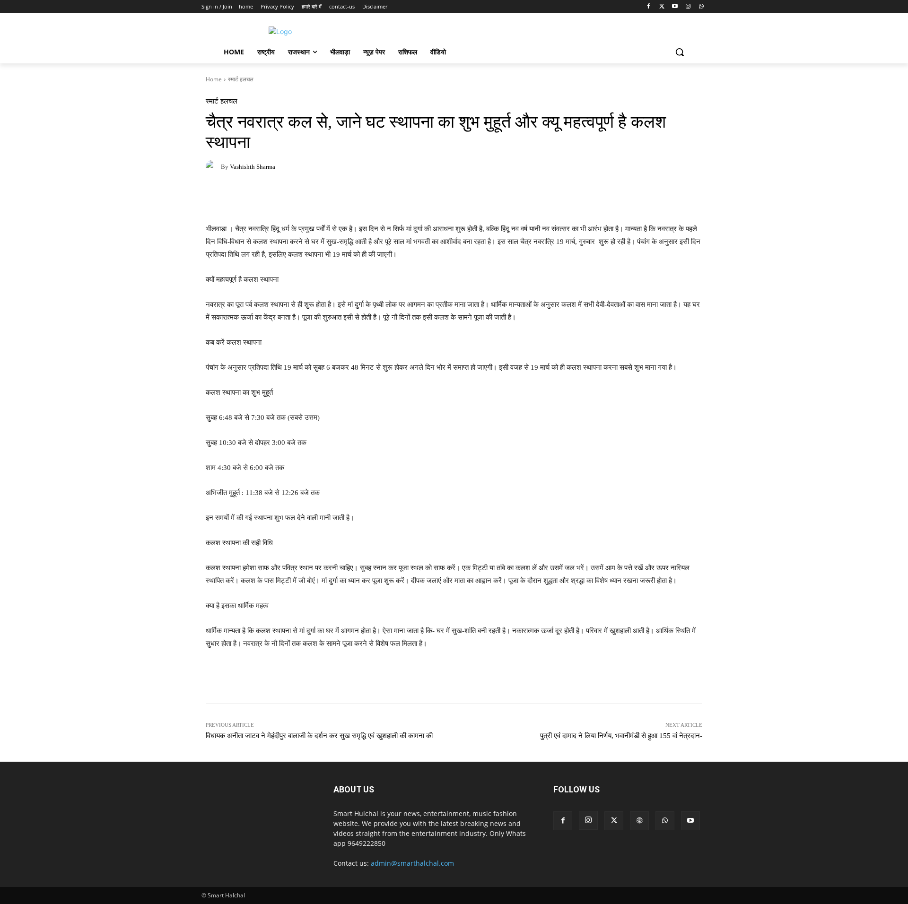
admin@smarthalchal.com (412, 863)
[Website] (639, 820)
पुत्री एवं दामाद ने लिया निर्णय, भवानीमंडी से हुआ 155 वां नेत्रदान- (621, 735)
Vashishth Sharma (252, 167)
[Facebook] (648, 6)
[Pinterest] (258, 199)
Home (214, 79)
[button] (679, 52)
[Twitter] (661, 6)
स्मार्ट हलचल (240, 79)
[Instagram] (687, 6)
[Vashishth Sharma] (213, 166)
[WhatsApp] (701, 6)
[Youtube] (675, 6)
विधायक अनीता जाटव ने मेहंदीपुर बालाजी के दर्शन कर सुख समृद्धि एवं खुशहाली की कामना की (319, 735)
